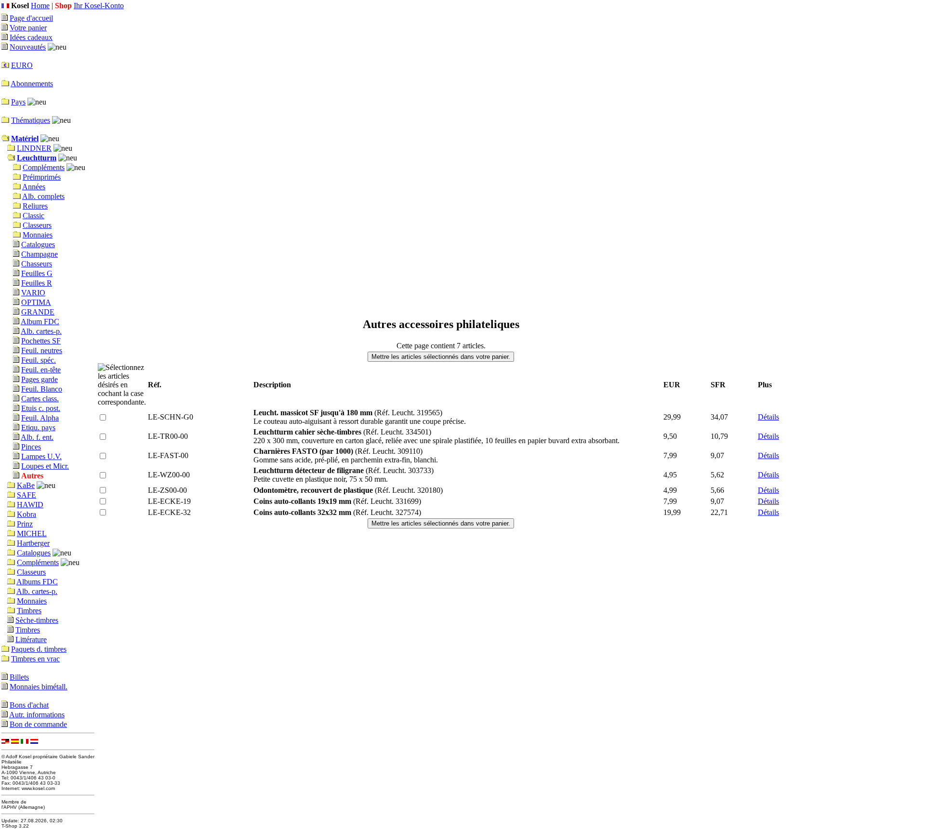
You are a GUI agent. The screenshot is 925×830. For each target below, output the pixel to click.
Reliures (35, 206)
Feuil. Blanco (41, 389)
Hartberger (33, 543)
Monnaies (38, 235)
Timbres (29, 610)
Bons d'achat (29, 705)
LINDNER (34, 148)
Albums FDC (37, 582)
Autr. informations (37, 715)
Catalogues (38, 244)
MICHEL (32, 533)
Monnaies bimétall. (38, 687)
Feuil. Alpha (40, 418)
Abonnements (32, 83)
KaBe (26, 485)
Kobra (26, 514)
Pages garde (39, 379)
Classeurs (37, 225)
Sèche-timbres (36, 620)
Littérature (31, 639)
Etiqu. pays (38, 427)
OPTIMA (36, 302)
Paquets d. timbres (38, 649)
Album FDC (40, 321)
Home (40, 5)
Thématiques (30, 120)
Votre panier (28, 28)
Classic (33, 215)
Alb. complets (43, 196)
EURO (22, 65)
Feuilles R (36, 283)
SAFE (26, 495)
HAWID (30, 505)
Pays (18, 102)
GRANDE (37, 312)
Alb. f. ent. (37, 437)
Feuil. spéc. (38, 360)
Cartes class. (40, 399)
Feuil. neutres (41, 350)
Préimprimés (42, 177)
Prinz (25, 524)
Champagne (39, 254)
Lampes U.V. (41, 456)
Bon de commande (38, 724)
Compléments (44, 167)
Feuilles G (37, 273)
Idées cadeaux (31, 37)
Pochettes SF (41, 341)
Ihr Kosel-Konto (99, 5)
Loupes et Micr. (45, 466)
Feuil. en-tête (41, 370)
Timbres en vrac (35, 659)
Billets (19, 677)
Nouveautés (28, 47)
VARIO (33, 293)
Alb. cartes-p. (41, 331)
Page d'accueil (31, 18)
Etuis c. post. (40, 408)
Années (33, 187)
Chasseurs (36, 264)
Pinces (31, 447)
